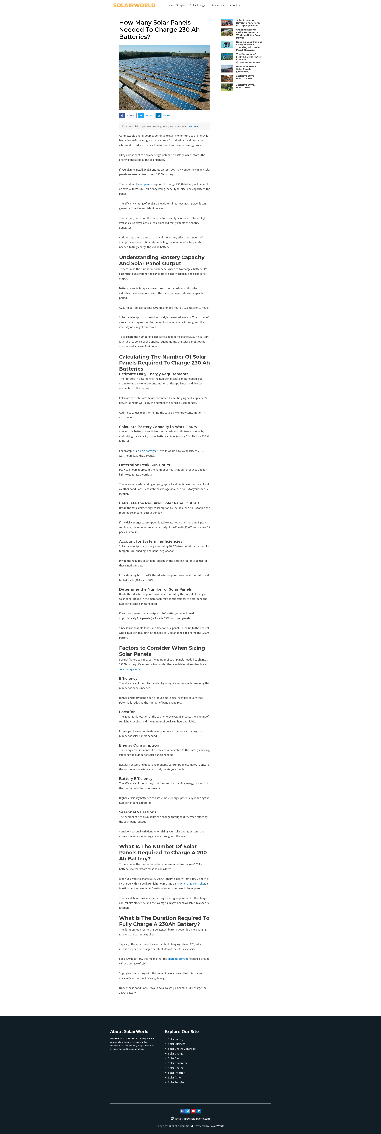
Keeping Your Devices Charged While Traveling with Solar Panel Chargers (249, 45)
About (233, 5)
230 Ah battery (146, 451)
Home (169, 5)
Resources (217, 5)
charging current (177, 958)
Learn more (193, 126)
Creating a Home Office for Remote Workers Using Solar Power (248, 33)
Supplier (181, 5)
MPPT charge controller (190, 883)
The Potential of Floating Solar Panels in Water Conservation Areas (249, 58)
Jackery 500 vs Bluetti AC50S (245, 77)
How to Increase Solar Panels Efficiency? (246, 69)
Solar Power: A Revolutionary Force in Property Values (248, 23)
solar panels (144, 184)
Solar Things (197, 5)
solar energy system (131, 669)
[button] (128, 115)
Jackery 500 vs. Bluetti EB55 (245, 86)
